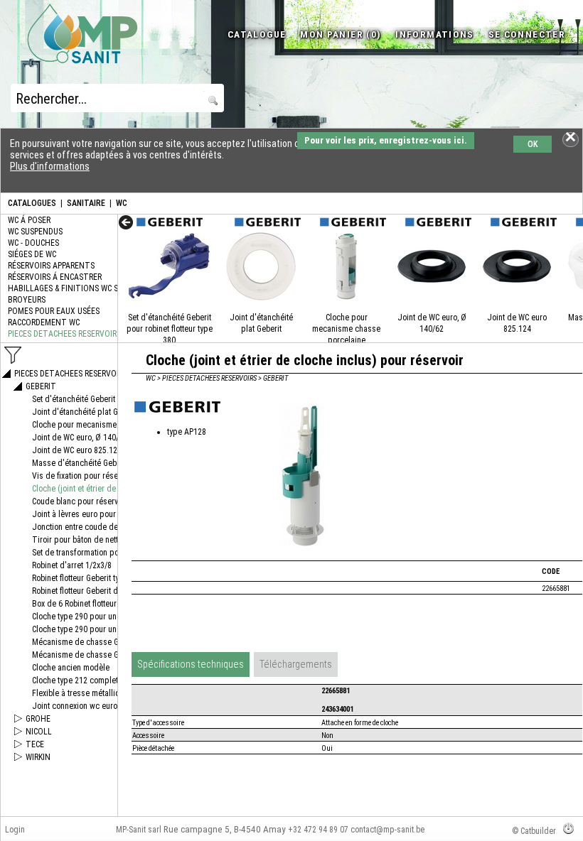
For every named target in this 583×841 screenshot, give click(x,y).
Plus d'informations (50, 166)
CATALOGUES (32, 203)
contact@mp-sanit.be (387, 830)
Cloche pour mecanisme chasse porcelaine (346, 329)
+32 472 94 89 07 (318, 830)
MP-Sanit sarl (138, 830)
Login (15, 830)
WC (121, 203)
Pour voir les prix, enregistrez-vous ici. (385, 140)
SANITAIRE (86, 203)
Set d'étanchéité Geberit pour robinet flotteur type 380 (170, 329)
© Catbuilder (534, 831)
